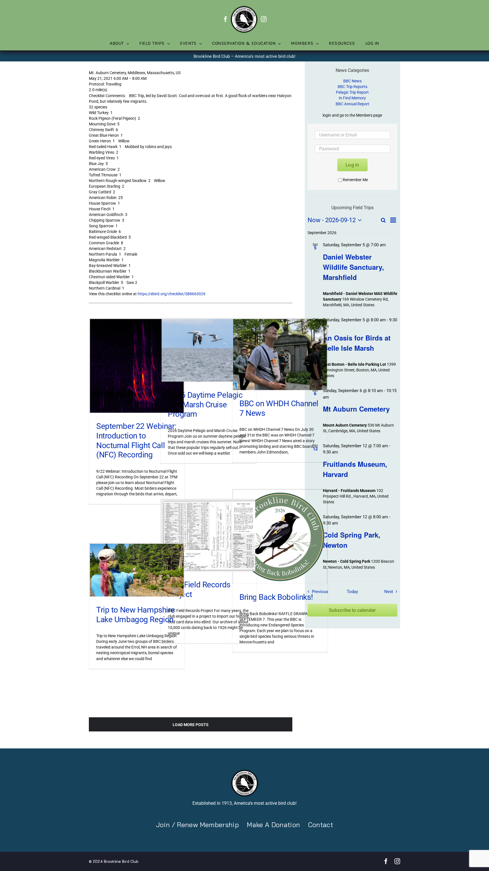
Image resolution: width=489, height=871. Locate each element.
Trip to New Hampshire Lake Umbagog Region (135, 614)
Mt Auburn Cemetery (356, 409)
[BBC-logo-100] (244, 7)
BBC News (352, 81)
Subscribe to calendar (352, 610)
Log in (352, 165)
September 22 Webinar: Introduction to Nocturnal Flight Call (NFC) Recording (136, 440)
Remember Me (355, 179)
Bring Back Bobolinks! (276, 597)
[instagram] (264, 19)
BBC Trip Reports (352, 86)
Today (352, 591)
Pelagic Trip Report (352, 92)
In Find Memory (352, 98)
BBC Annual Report (352, 104)
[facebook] (225, 19)
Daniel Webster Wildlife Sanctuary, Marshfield (353, 267)
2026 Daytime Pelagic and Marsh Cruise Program (205, 404)
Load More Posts (191, 724)
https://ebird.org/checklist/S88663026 (171, 294)
